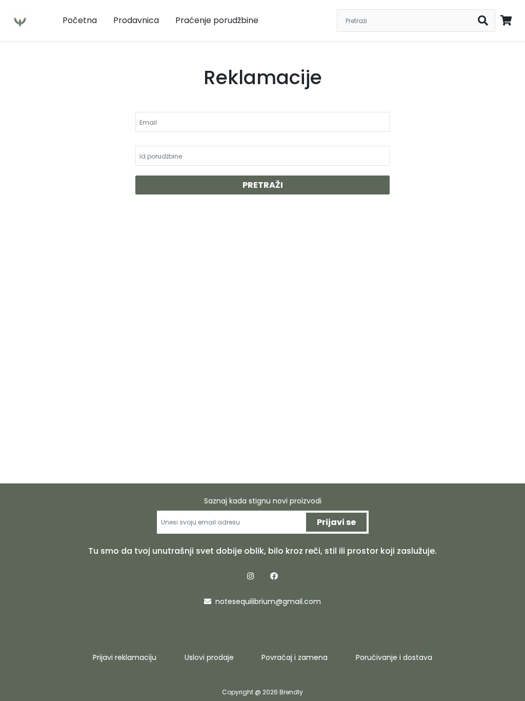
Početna (80, 20)
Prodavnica (136, 20)
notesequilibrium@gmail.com (268, 601)
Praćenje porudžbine (216, 20)
